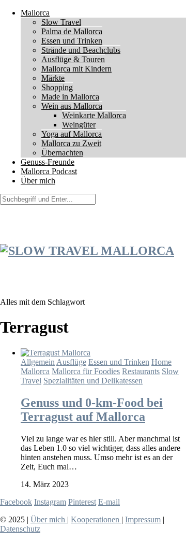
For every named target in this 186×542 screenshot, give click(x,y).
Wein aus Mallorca (71, 106)
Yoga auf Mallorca (71, 134)
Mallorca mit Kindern (76, 68)
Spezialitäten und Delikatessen (93, 380)
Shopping (57, 87)
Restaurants (141, 371)
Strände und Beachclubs (80, 50)
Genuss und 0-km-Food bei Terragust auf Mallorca (92, 409)
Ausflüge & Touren (73, 59)
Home (161, 362)
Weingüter (79, 124)
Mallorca (35, 12)
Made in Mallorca (70, 96)
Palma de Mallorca (71, 31)
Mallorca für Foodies (86, 371)
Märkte (53, 78)
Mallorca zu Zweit (71, 143)
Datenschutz (20, 528)
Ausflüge (71, 362)
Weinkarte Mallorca (94, 115)
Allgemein (38, 362)
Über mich (38, 180)
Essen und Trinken (71, 40)
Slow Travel (61, 22)
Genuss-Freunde (47, 162)
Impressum (143, 519)
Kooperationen (96, 519)
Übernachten (62, 152)
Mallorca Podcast (49, 171)
